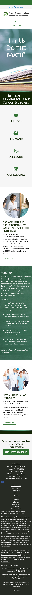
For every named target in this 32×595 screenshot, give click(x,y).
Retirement (16, 488)
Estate (16, 493)
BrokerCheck (21, 513)
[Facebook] (15, 21)
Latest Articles (16, 504)
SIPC (23, 571)
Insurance (16, 495)
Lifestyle (16, 502)
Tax (16, 497)
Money (16, 500)
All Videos (16, 507)
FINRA (18, 571)
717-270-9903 (17, 26)
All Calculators (16, 509)
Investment (16, 491)
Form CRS (16, 590)
